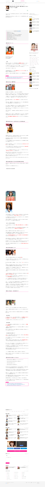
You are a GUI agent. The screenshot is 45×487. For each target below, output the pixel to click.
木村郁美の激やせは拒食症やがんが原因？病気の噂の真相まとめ (14, 383)
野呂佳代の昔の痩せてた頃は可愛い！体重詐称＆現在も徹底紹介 (12, 421)
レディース (33, 64)
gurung (20, 425)
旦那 (30, 64)
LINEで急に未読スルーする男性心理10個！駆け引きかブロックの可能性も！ (35, 22)
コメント (27, 10)
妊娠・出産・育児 (16, 472)
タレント (10, 411)
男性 (33, 65)
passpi (8, 425)
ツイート (11, 448)
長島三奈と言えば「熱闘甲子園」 (11, 33)
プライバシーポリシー (34, 482)
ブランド (35, 63)
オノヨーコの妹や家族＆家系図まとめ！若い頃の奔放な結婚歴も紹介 (12, 434)
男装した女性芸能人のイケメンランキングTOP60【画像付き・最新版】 (24, 418)
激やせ (12, 411)
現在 (14, 411)
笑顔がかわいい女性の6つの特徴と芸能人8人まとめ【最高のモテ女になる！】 (24, 423)
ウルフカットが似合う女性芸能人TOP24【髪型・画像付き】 (24, 434)
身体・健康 (23, 472)
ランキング (33, 57)
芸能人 (19, 411)
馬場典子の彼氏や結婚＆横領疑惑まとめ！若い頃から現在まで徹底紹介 (12, 467)
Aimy (8, 433)
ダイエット (8, 472)
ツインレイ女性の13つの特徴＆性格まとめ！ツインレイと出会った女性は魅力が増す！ (35, 19)
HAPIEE (22, 0)
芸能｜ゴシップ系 (16, 476)
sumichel (20, 433)
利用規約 (31, 482)
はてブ (24, 448)
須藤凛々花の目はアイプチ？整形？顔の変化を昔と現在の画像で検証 (24, 429)
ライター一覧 (29, 482)
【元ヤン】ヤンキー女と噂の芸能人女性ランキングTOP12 (24, 415)
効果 (30, 63)
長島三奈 (24, 411)
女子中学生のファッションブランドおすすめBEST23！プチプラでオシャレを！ (35, 28)
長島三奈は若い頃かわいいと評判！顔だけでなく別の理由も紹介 (14, 34)
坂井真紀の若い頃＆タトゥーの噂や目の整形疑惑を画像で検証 (12, 418)
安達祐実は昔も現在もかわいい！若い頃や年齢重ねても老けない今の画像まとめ (24, 437)
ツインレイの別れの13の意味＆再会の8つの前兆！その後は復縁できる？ (35, 31)
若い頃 (21, 411)
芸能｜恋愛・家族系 (24, 476)
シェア (21, 445)
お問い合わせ (38, 482)
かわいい (7, 411)
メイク (32, 63)
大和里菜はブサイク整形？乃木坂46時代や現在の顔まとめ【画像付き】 (12, 423)
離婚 (37, 63)
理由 (35, 64)
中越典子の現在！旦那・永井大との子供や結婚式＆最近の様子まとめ (12, 432)
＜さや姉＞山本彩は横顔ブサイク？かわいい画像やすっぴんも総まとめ (24, 421)
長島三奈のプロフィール (10, 32)
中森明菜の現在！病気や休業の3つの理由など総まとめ (24, 432)
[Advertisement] (11, 23)
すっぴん (38, 64)
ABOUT (26, 482)
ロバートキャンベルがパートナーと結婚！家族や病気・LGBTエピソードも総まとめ (12, 437)
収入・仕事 (8, 476)
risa (20, 436)
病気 (16, 411)
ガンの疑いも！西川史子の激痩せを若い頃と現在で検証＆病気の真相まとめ (16, 384)
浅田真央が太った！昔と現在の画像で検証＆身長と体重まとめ (12, 415)
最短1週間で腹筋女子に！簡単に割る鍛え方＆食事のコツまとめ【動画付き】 (35, 25)
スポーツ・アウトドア (9, 479)
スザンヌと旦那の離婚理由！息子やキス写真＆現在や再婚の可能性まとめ (24, 467)
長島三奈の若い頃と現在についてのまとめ (12, 39)
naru (32, 23)
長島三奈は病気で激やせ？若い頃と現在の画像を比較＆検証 (14, 35)
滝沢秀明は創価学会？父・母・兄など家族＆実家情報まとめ (12, 429)
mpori (15, 10)
